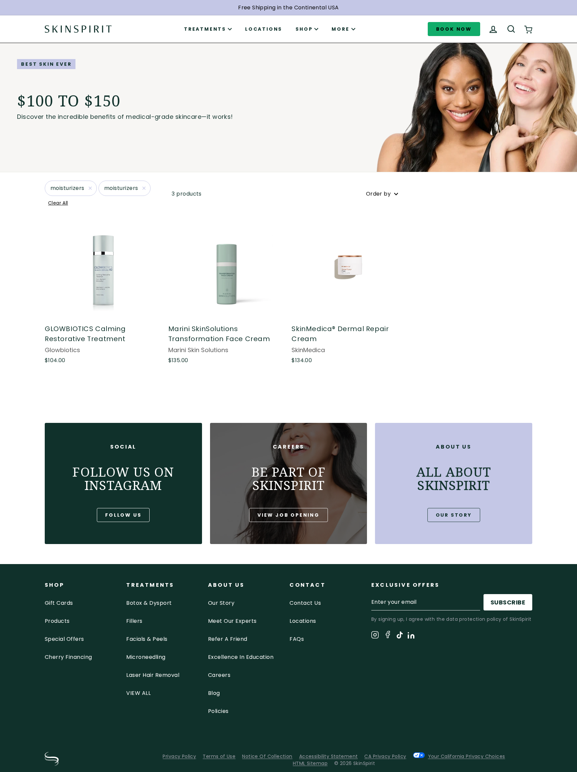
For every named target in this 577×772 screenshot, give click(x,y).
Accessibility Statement (328, 756)
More (340, 29)
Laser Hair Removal (152, 675)
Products (57, 621)
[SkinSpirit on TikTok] (400, 636)
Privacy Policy (179, 756)
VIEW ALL (138, 693)
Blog (214, 693)
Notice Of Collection (267, 756)
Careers (219, 675)
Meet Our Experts (232, 621)
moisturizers (67, 188)
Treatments (205, 29)
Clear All (58, 203)
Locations (263, 29)
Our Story (454, 515)
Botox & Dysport (149, 603)
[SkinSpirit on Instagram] (375, 636)
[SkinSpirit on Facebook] (388, 635)
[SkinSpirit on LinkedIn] (411, 636)
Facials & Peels (146, 639)
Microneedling (145, 657)
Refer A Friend (227, 639)
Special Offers (64, 639)
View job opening (288, 515)
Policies (218, 711)
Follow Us (123, 515)
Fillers (134, 621)
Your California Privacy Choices (466, 756)
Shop (304, 29)
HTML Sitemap (310, 763)
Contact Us (305, 603)
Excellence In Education (240, 657)
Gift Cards (59, 603)
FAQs (297, 639)
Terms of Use (219, 756)
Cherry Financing (68, 657)
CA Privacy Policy (385, 756)
